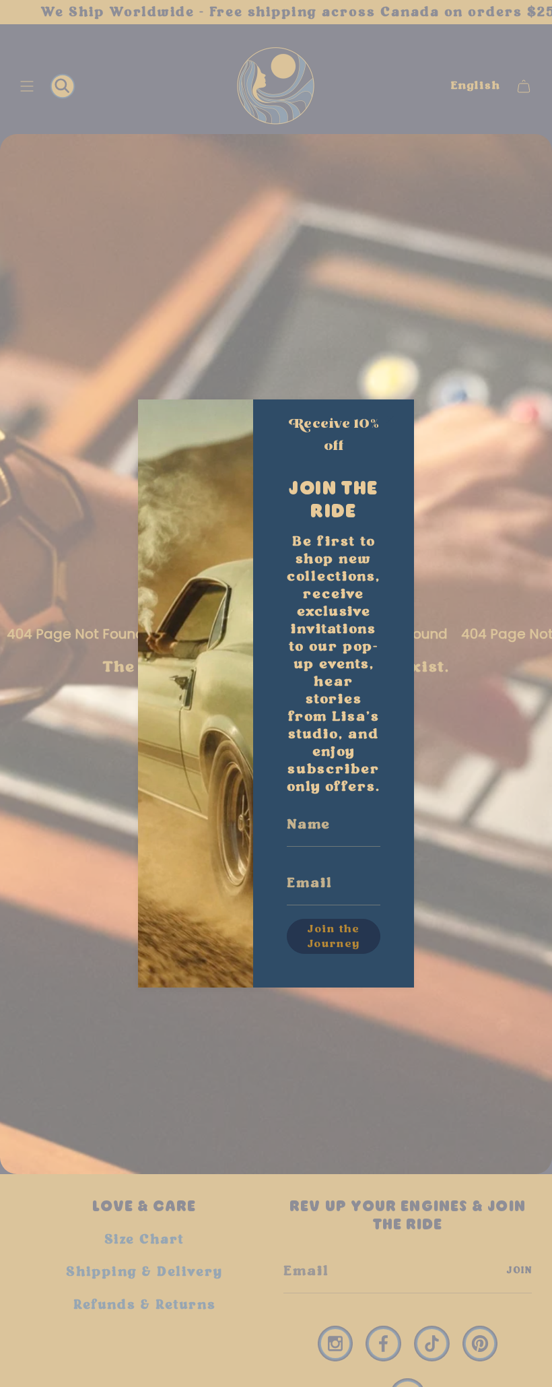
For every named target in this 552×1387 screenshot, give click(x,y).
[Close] (390, 420)
